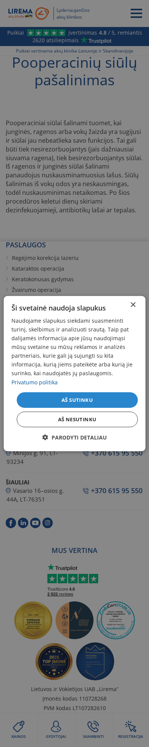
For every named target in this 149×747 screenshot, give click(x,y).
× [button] (133, 304)
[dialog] (75, 373)
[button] (74, 437)
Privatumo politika (34, 381)
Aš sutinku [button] (77, 399)
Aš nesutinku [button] (77, 419)
